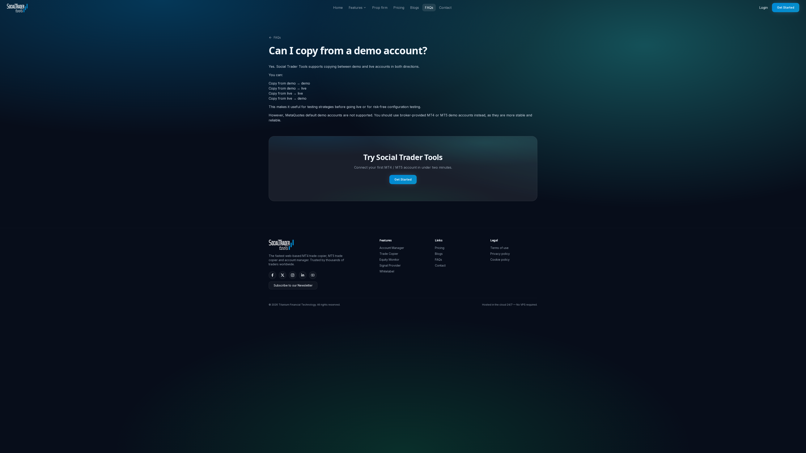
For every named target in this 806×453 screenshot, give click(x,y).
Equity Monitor (389, 259)
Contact (445, 7)
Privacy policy (500, 253)
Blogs (414, 7)
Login (763, 7)
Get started (785, 7)
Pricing (398, 7)
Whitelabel (386, 271)
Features (355, 7)
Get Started (403, 179)
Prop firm (379, 7)
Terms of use (499, 248)
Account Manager (391, 248)
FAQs (429, 7)
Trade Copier (388, 253)
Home (338, 7)
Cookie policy (500, 259)
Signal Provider (390, 265)
